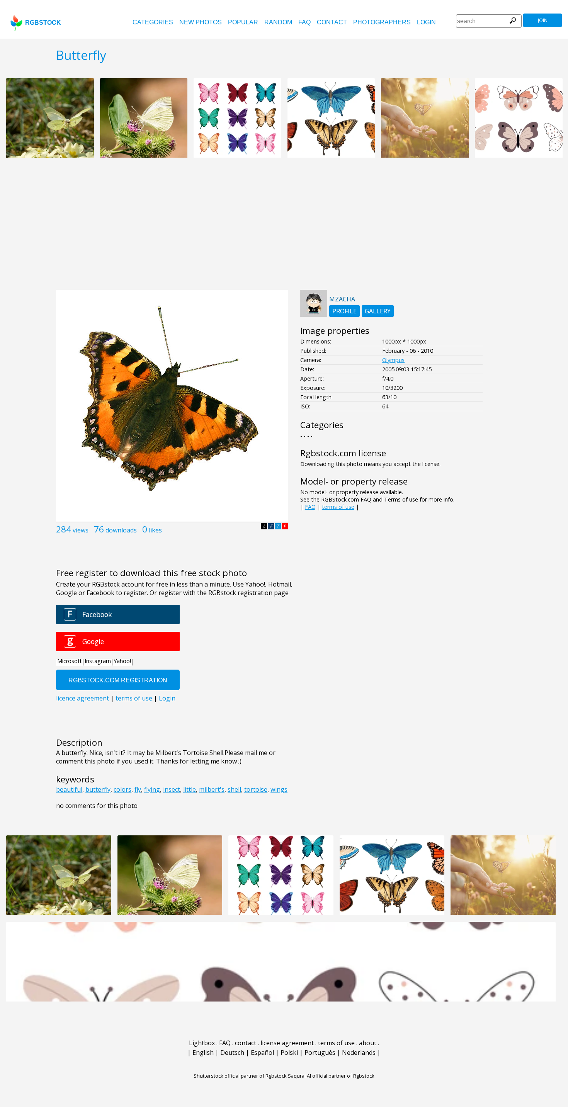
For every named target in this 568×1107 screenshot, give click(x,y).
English (203, 1052)
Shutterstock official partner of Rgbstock (240, 1075)
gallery (378, 311)
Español (262, 1052)
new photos (200, 22)
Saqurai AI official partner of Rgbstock (331, 1075)
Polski (289, 1052)
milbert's (211, 789)
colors (122, 789)
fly (137, 789)
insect (171, 789)
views (80, 530)
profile (344, 311)
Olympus (393, 360)
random (278, 22)
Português (319, 1052)
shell (234, 789)
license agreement (287, 1043)
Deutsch (232, 1052)
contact (332, 22)
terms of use (338, 506)
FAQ (304, 22)
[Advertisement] (284, 228)
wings (278, 789)
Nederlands (359, 1052)
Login (426, 22)
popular (243, 22)
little (189, 789)
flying (152, 789)
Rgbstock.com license (343, 453)
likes (155, 530)
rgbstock (43, 22)
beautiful (69, 789)
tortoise (255, 789)
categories (153, 22)
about (367, 1043)
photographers (382, 22)
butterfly (98, 789)
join (543, 20)
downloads (121, 530)
